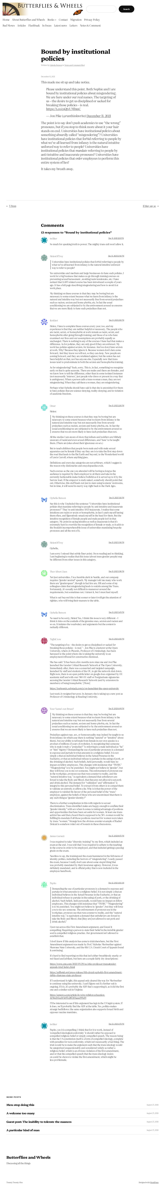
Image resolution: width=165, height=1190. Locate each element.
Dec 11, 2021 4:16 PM (116, 639)
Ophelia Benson (56, 65)
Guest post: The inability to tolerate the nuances (38, 1121)
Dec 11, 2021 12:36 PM (116, 256)
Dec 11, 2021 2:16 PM (116, 320)
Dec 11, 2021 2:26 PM (116, 405)
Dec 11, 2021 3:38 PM (116, 571)
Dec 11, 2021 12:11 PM (116, 238)
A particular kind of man (22, 1130)
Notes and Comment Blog (74, 65)
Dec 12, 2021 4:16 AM (116, 882)
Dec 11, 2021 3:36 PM (116, 542)
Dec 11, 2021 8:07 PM (116, 835)
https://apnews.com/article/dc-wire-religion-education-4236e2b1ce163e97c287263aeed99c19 (77, 996)
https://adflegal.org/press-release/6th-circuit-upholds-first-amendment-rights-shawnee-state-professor (86, 973)
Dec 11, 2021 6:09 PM (116, 708)
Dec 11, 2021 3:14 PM (116, 497)
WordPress (154, 1182)
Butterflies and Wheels (28, 1157)
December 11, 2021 (98, 115)
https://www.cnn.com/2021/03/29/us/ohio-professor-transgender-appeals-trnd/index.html (83, 965)
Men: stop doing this (20, 1104)
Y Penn (12, 206)
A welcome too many (20, 1113)
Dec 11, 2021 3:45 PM (116, 612)
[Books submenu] (55, 19)
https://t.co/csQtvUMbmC (63, 108)
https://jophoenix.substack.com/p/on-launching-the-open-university (84, 688)
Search (126, 9)
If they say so (149, 206)
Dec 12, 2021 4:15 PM (116, 1024)
